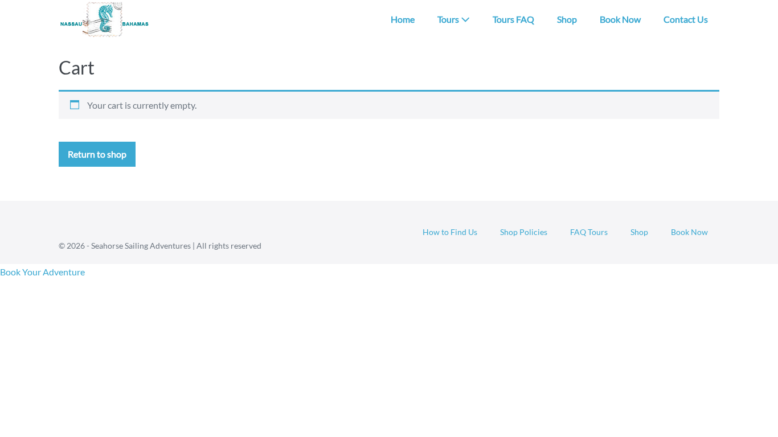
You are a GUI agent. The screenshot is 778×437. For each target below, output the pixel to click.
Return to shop (97, 154)
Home (403, 19)
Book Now (620, 19)
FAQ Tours (589, 232)
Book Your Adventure (42, 271)
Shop (567, 19)
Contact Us (686, 19)
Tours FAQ (513, 19)
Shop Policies (523, 232)
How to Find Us (450, 232)
